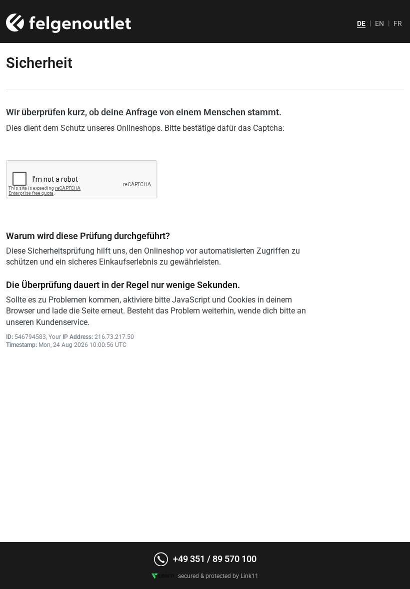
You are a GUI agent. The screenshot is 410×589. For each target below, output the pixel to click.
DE (361, 23)
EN (379, 23)
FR (398, 23)
